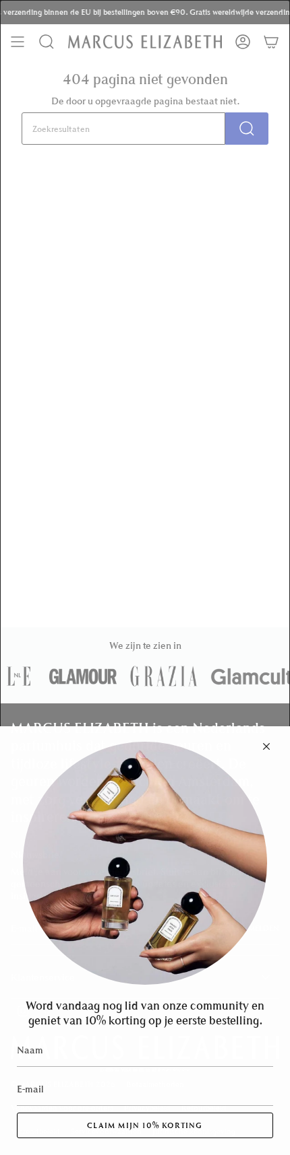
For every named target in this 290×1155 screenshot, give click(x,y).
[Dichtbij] (266, 746)
